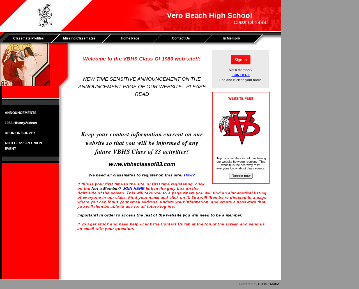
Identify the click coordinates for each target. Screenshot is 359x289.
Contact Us (181, 38)
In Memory (231, 38)
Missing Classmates (79, 38)
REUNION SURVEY (20, 133)
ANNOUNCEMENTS (20, 113)
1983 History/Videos (21, 123)
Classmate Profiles (28, 38)
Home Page (130, 38)
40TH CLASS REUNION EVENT (23, 146)
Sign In (240, 59)
